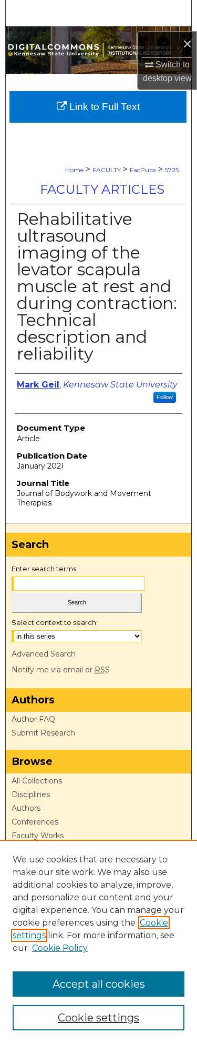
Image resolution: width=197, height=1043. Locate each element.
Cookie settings (98, 1017)
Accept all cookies (99, 984)
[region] (98, 941)
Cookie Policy (60, 948)
